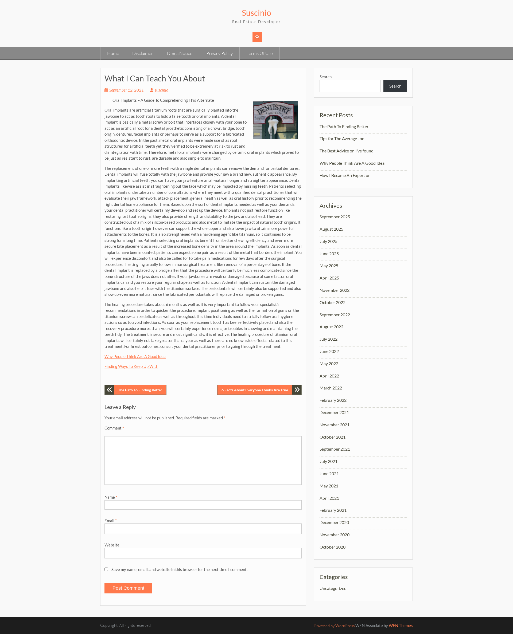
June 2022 (329, 351)
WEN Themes (401, 625)
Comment (114, 428)
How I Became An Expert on (345, 175)
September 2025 (335, 216)
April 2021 (329, 498)
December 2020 (334, 522)
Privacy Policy (219, 53)
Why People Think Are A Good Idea (135, 356)
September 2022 (335, 314)
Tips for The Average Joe (342, 138)
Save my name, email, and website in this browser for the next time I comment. (179, 569)
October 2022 (332, 302)
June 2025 (329, 253)
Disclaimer (142, 53)
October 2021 (332, 436)
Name (110, 497)
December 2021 (334, 412)
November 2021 (334, 424)
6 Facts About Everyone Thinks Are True (254, 390)
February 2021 (333, 510)
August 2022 (331, 326)
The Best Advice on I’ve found (347, 150)
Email (110, 520)
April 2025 (329, 277)
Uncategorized (333, 588)
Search (326, 76)
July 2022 (328, 338)
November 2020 (334, 534)
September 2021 (335, 448)
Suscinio (256, 12)
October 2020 (332, 546)
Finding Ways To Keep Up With (131, 366)
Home (113, 53)
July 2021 (328, 461)
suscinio (161, 90)
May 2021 (329, 485)
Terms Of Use (260, 53)
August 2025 (331, 228)
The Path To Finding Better (140, 390)
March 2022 (331, 387)
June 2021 (329, 473)
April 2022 (329, 375)
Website (111, 544)
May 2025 (329, 265)
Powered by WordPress (334, 625)
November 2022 (334, 290)
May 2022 (329, 363)
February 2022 (333, 400)
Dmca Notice (179, 53)
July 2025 (328, 241)
